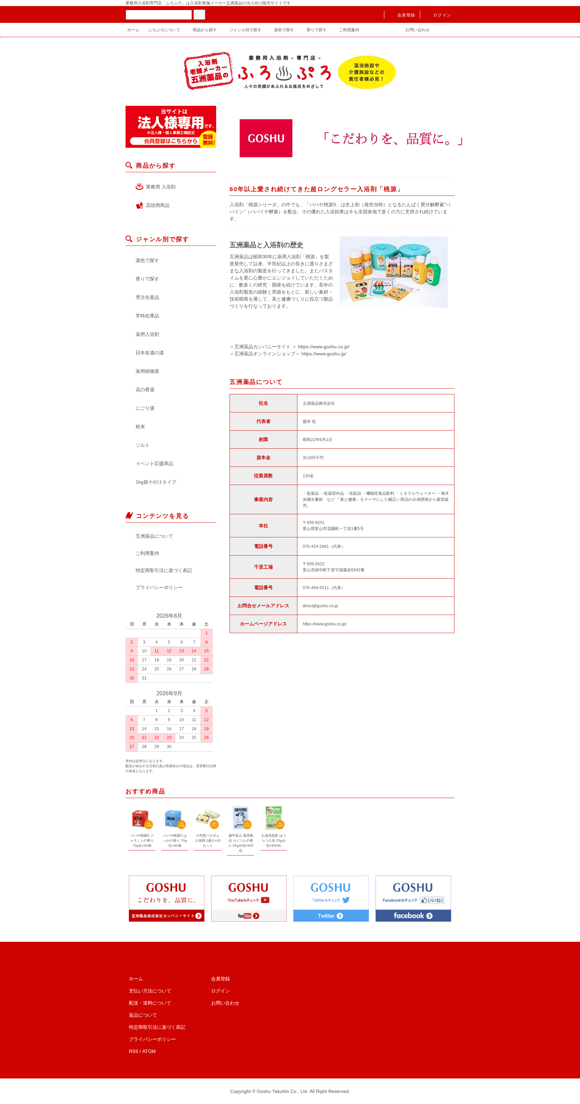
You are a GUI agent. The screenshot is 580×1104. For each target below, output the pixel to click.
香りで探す (316, 30)
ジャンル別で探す (245, 30)
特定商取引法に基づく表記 (164, 570)
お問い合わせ (417, 30)
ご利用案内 (349, 30)
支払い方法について (150, 990)
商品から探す (205, 30)
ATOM (149, 1051)
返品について (143, 1015)
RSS (133, 1051)
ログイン (442, 15)
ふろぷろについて (164, 30)
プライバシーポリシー (159, 587)
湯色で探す (284, 30)
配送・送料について (150, 1003)
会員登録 (406, 15)
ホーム (133, 30)
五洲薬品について (154, 536)
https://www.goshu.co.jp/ (323, 346)
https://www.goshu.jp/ (323, 353)
